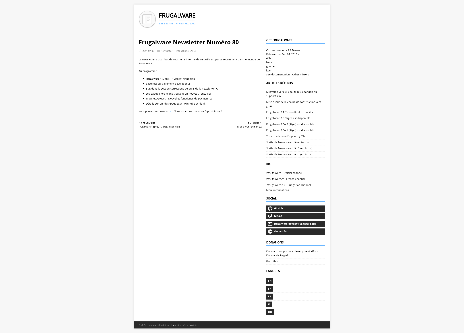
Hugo (173, 324)
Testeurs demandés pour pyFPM (286, 136)
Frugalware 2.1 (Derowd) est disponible (290, 112)
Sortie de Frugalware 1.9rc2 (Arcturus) (289, 148)
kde (268, 70)
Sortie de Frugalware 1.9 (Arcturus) (287, 142)
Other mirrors (300, 74)
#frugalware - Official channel (284, 173)
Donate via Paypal (277, 255)
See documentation (278, 74)
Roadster (193, 324)
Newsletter (166, 50)
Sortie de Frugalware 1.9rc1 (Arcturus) (289, 154)
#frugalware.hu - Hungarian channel (288, 185)
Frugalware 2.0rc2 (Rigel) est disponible (290, 124)
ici (171, 111)
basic (269, 62)
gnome (270, 66)
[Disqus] (200, 187)
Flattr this (272, 261)
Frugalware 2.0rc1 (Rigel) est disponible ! (291, 130)
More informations (277, 190)
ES (195, 50)
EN (191, 50)
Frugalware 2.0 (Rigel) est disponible (288, 118)
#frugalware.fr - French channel (285, 179)
